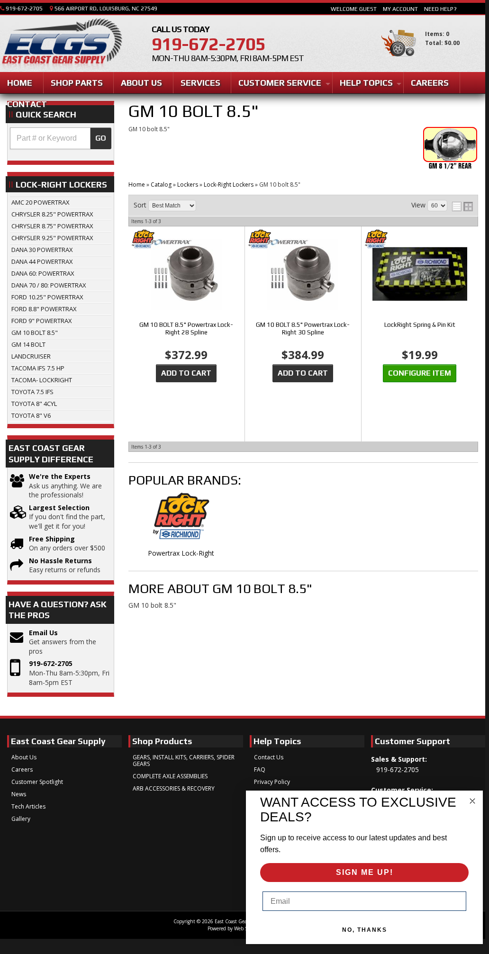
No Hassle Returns (60, 560)
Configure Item (419, 373)
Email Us (43, 632)
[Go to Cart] (399, 60)
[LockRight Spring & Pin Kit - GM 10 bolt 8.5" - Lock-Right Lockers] (419, 274)
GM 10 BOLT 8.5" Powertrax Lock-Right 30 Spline (303, 328)
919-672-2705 (50, 663)
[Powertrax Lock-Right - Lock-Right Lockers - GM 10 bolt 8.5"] (180, 520)
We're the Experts (60, 476)
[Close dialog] (472, 801)
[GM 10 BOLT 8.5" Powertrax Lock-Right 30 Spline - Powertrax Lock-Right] (302, 239)
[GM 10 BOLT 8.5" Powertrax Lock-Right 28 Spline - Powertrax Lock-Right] (186, 239)
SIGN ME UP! (364, 872)
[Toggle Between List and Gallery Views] (462, 206)
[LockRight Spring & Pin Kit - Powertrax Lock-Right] (419, 239)
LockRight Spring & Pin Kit (419, 324)
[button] (60, 138)
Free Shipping (52, 538)
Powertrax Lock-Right (181, 553)
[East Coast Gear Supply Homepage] (61, 45)
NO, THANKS (364, 930)
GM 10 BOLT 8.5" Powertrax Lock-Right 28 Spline (186, 328)
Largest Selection (59, 507)
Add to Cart (186, 373)
